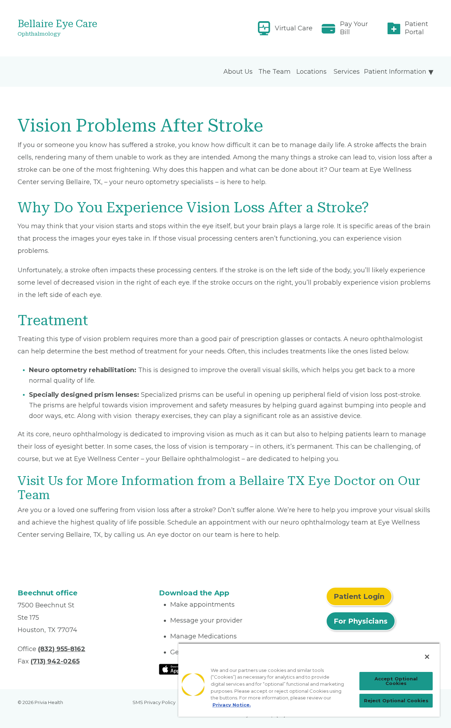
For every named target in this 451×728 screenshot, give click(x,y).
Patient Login (359, 596)
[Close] (427, 657)
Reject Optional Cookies (396, 700)
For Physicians (361, 621)
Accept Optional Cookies (396, 681)
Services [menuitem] (347, 71)
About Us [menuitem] (238, 71)
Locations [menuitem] (311, 71)
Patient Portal (416, 28)
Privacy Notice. (231, 705)
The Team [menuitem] (274, 71)
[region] (309, 680)
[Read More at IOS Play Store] (177, 669)
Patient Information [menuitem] (395, 71)
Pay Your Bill (354, 28)
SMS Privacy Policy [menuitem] (153, 702)
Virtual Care (294, 28)
